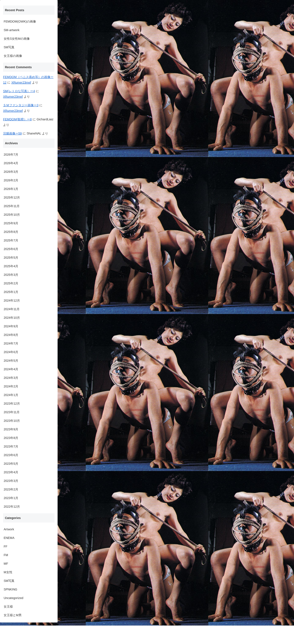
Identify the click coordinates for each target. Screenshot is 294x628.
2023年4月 (11, 472)
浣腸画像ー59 (12, 133)
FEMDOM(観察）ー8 (17, 119)
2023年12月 (12, 403)
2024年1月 (11, 395)
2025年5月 (11, 257)
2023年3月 (11, 480)
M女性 (8, 572)
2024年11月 (12, 309)
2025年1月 (11, 292)
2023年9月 (11, 429)
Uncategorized (13, 598)
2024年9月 (11, 326)
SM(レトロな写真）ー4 (19, 91)
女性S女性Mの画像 (17, 38)
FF (5, 546)
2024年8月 (11, 335)
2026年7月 (11, 154)
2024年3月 (11, 377)
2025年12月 (12, 197)
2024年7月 (11, 343)
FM (6, 555)
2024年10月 (12, 317)
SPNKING (10, 589)
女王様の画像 (13, 55)
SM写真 (9, 47)
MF (6, 563)
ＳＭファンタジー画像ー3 (20, 105)
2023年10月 (12, 420)
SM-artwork (11, 30)
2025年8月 (11, 232)
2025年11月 (12, 206)
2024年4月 (11, 369)
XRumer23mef (21, 82)
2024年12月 (12, 300)
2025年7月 (11, 240)
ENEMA (9, 538)
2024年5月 (11, 360)
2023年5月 (11, 463)
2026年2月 (11, 180)
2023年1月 (11, 498)
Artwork (9, 529)
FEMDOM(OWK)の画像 (20, 21)
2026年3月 (11, 171)
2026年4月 (11, 163)
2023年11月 (12, 412)
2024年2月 (11, 386)
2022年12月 (12, 506)
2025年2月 (11, 283)
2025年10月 (12, 214)
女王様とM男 (13, 615)
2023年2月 (11, 489)
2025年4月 (11, 266)
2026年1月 (11, 189)
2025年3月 (11, 274)
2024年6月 (11, 352)
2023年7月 (11, 446)
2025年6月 (11, 249)
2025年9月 (11, 223)
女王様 (8, 606)
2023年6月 (11, 455)
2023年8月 (11, 438)
